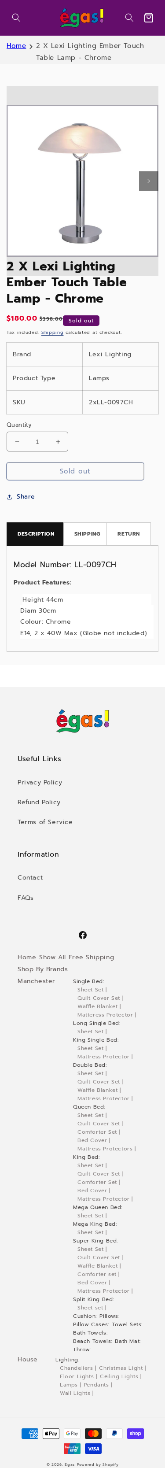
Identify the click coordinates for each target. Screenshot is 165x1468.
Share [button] (26, 496)
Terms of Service (45, 822)
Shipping (52, 332)
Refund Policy (39, 802)
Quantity (19, 425)
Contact (30, 877)
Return (128, 534)
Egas (70, 1465)
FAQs (25, 897)
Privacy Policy (40, 782)
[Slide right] (148, 181)
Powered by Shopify (98, 1465)
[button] (16, 17)
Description (36, 534)
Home (16, 46)
